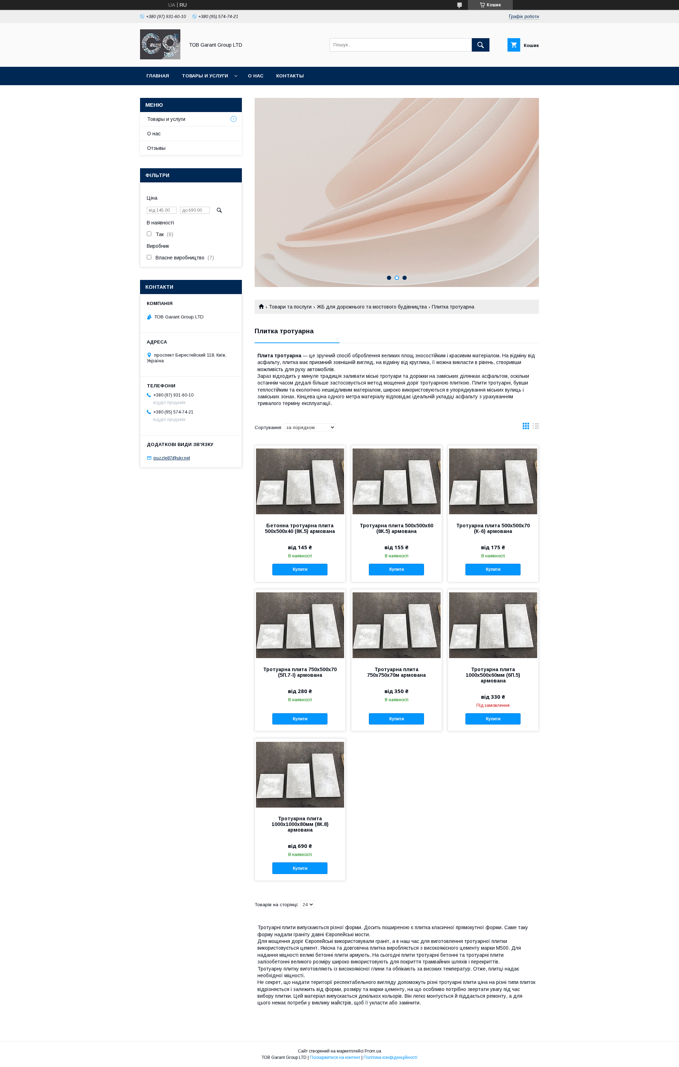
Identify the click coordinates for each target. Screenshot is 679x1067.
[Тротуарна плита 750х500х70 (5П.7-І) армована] (300, 625)
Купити (300, 569)
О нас (255, 75)
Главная (157, 75)
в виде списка (536, 428)
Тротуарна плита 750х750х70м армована (396, 672)
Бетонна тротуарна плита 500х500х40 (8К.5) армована (300, 528)
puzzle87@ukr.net (171, 458)
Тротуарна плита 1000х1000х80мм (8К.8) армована (300, 824)
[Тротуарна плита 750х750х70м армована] (397, 625)
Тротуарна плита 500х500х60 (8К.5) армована (396, 528)
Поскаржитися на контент (335, 1057)
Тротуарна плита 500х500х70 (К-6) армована (493, 528)
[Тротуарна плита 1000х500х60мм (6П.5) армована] (493, 625)
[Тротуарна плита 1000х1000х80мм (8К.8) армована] (300, 774)
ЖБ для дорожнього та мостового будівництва (372, 307)
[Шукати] (480, 45)
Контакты (290, 75)
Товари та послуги (290, 307)
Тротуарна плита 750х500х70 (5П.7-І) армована (300, 672)
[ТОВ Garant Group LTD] (160, 57)
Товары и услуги (205, 75)
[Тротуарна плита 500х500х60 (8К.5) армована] (397, 481)
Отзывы (156, 148)
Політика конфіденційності (390, 1057)
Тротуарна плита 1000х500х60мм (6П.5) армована (493, 675)
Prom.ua (373, 1051)
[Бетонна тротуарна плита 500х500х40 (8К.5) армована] (300, 481)
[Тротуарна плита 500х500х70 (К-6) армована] (493, 481)
